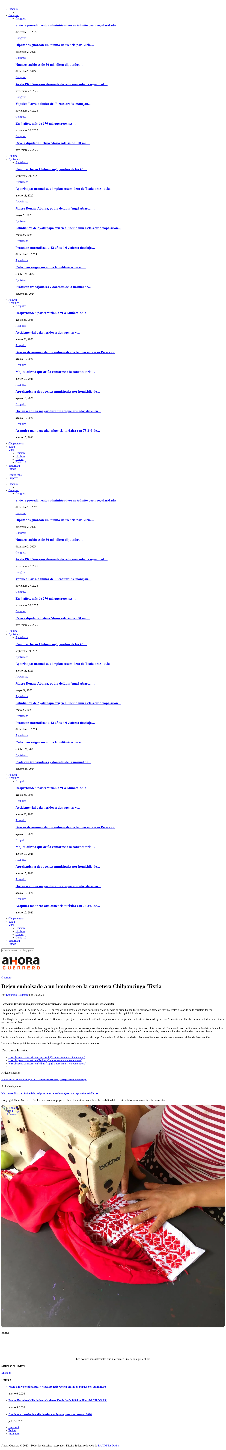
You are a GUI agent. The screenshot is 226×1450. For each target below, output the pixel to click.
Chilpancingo (15, 443)
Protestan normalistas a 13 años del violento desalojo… (55, 248)
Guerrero (6, 977)
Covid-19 (21, 462)
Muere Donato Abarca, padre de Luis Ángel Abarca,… (55, 208)
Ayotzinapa (14, 159)
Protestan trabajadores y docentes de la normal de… (53, 287)
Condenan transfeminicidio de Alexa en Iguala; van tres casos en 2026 (50, 1414)
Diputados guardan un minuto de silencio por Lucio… (55, 45)
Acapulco (13, 302)
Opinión (20, 452)
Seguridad (14, 465)
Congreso (13, 15)
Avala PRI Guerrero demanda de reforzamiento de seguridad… (62, 84)
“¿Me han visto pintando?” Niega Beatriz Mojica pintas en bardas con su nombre (57, 1386)
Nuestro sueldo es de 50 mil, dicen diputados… (49, 64)
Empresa (13, 477)
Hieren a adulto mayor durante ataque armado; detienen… (58, 411)
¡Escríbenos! (15, 474)
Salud (11, 446)
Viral (11, 449)
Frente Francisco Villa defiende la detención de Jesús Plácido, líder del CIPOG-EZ (57, 1400)
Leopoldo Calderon (17, 994)
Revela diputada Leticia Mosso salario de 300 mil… (53, 143)
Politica (12, 299)
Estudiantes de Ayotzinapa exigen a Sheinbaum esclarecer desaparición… (68, 228)
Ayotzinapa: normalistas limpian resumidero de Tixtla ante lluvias (63, 188)
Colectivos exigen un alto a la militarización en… (51, 267)
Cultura (12, 155)
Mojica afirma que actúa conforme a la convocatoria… (55, 372)
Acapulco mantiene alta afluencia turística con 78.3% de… (58, 430)
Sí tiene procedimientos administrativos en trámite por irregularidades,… (68, 25)
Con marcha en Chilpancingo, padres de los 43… (51, 169)
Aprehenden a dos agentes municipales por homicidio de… (58, 391)
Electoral (13, 8)
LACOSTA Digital (108, 1445)
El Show (20, 456)
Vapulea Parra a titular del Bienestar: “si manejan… (53, 104)
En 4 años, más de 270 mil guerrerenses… (46, 123)
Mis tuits (6, 1372)
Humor (19, 459)
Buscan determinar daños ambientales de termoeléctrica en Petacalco (65, 352)
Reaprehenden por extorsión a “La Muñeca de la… (53, 313)
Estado (12, 468)
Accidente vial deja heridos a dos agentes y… (48, 332)
